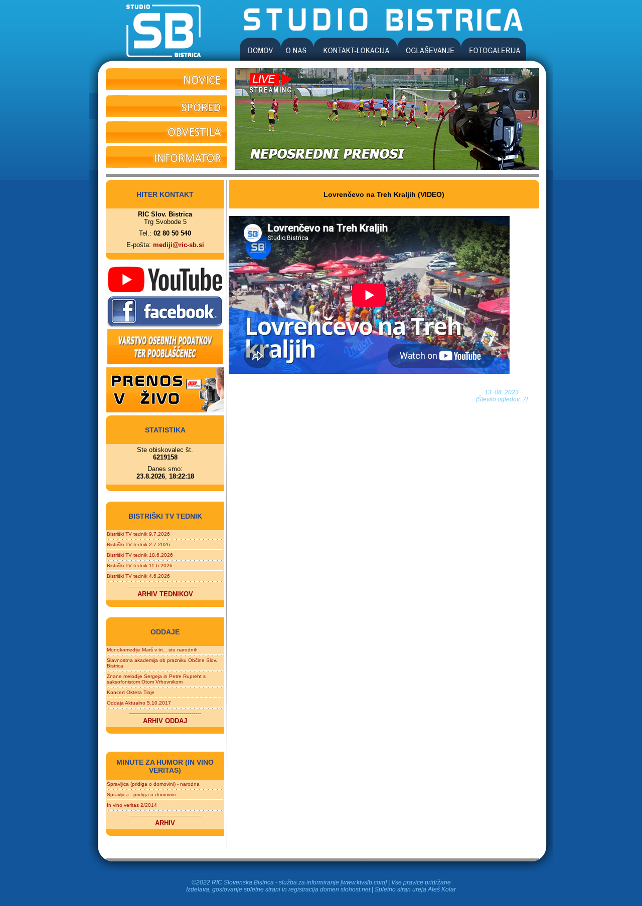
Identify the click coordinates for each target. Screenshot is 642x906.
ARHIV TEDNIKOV (165, 594)
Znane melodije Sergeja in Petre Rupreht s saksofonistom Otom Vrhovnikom (156, 679)
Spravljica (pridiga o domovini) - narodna (153, 784)
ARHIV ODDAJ (165, 721)
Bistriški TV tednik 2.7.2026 (138, 544)
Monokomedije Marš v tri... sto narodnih (152, 649)
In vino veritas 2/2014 (132, 805)
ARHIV (165, 823)
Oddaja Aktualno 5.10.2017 (139, 703)
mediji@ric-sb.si (178, 245)
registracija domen (313, 889)
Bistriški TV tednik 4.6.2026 (138, 576)
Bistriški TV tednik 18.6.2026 (140, 555)
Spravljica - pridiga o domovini (141, 794)
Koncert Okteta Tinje (130, 692)
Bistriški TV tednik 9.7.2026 (138, 534)
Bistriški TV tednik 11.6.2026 (140, 565)
